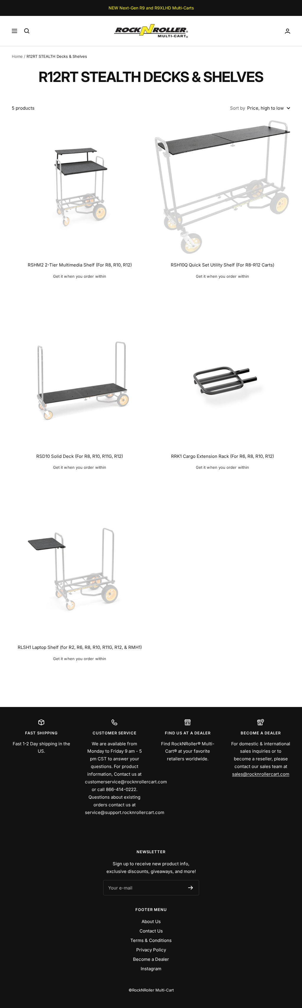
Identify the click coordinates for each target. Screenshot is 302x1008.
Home (17, 56)
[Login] (287, 31)
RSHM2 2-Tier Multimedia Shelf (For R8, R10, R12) (80, 265)
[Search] (26, 31)
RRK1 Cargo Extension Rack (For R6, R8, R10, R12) (222, 456)
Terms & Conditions (151, 940)
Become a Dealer (151, 959)
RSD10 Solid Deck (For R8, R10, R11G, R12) (79, 456)
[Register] (190, 888)
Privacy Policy (151, 950)
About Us (151, 921)
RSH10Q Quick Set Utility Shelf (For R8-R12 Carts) (222, 265)
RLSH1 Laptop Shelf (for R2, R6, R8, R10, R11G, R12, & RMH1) (80, 647)
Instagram (151, 968)
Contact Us (151, 931)
